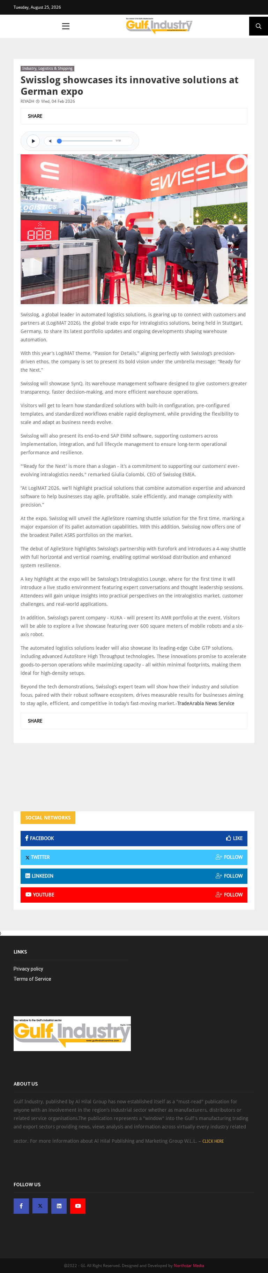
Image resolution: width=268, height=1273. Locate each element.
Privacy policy (28, 969)
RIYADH (27, 101)
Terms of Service (32, 979)
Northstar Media (189, 1265)
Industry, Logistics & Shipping (47, 68)
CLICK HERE (213, 1141)
